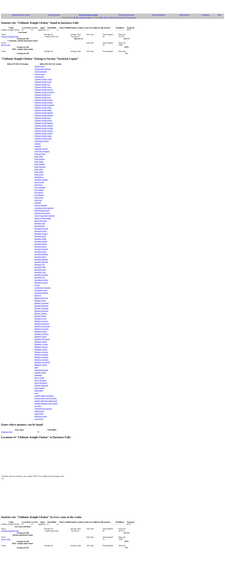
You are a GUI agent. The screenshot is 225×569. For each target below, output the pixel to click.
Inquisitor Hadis (40, 239)
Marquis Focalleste (41, 308)
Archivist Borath (40, 72)
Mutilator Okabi (40, 337)
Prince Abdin (39, 378)
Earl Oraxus (38, 198)
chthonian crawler (41, 149)
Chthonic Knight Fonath (43, 102)
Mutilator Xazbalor (41, 360)
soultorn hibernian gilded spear (45, 401)
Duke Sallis (38, 169)
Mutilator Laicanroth (42, 326)
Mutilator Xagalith (41, 355)
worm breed (38, 419)
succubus (37, 406)
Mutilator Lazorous (41, 329)
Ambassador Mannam (42, 69)
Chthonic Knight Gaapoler (44, 105)
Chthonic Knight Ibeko (43, 110)
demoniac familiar (41, 180)
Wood (106, 17)
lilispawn (37, 295)
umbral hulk (38, 414)
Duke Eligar (38, 162)
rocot (36, 393)
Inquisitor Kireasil (41, 249)
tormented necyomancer (43, 409)
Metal (101, 17)
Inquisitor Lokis (40, 252)
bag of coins (5, 45)
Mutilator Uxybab (41, 344)
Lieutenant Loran (40, 290)
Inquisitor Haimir (40, 241)
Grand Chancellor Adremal (44, 216)
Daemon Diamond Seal (10, 37)
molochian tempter (41, 370)
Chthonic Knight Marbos (43, 113)
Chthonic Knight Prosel (43, 120)
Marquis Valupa (40, 316)
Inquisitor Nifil (39, 267)
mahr (36, 367)
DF (125, 17)
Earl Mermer (39, 195)
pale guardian (39, 388)
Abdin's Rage (39, 66)
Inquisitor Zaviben (41, 280)
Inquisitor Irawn (40, 247)
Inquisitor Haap (40, 236)
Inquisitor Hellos (40, 244)
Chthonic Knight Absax (43, 79)
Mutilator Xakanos (41, 357)
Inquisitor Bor (39, 226)
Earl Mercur (38, 193)
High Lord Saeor (40, 221)
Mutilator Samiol (40, 342)
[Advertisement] (112, 6)
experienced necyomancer (44, 208)
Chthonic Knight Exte (42, 97)
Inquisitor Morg (40, 257)
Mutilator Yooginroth (42, 362)
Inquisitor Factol (40, 231)
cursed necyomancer (42, 151)
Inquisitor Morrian (41, 259)
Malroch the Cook (41, 298)
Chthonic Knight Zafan (43, 136)
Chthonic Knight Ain (42, 84)
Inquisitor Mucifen (41, 262)
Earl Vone (38, 200)
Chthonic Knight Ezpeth (43, 100)
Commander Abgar (41, 141)
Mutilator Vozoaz (40, 349)
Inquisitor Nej (39, 265)
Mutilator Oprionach (42, 339)
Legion (37, 285)
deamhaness (38, 177)
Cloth (116, 17)
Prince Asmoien (40, 380)
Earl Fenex (38, 185)
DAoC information (54, 15)
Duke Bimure (39, 159)
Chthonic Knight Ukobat (43, 128)
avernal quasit (39, 74)
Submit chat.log (184, 15)
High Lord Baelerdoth (42, 218)
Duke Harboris (39, 167)
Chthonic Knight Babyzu (43, 90)
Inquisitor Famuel (40, 234)
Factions (82, 17)
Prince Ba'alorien (40, 383)
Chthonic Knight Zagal (43, 139)
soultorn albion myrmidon (44, 396)
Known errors (131, 17)
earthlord (37, 203)
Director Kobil (39, 154)
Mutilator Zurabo (40, 365)
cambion (37, 144)
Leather (111, 17)
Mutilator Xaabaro (41, 352)
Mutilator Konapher (41, 324)
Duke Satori (38, 172)
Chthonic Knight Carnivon (44, 92)
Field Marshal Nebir (41, 211)
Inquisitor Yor (39, 277)
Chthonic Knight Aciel (42, 82)
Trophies (89, 17)
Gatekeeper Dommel (42, 213)
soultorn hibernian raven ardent (45, 403)
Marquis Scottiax (40, 313)
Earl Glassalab (39, 187)
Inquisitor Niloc (40, 270)
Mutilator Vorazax (41, 347)
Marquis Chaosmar (41, 303)
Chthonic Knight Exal (42, 95)
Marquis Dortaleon (41, 306)
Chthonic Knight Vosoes (43, 131)
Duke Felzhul (39, 164)
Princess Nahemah (41, 385)
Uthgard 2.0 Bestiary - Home (21, 15)
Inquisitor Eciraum (41, 229)
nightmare (38, 375)
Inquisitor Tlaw (40, 272)
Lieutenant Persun (41, 293)
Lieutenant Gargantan (42, 288)
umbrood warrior (40, 416)
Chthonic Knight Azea (42, 87)
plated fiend (38, 391)
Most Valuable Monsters (126, 15)
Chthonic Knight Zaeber (43, 133)
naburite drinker (40, 373)
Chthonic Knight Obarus (43, 115)
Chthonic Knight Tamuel (43, 126)
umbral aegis (39, 411)
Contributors (205, 15)
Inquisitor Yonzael (41, 275)
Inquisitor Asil (39, 223)
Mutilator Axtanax (41, 321)
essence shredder (40, 205)
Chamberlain (39, 77)
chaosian (37, 146)
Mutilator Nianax (40, 331)
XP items (76, 17)
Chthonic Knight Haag (42, 108)
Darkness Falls (6, 432)
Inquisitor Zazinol (41, 283)
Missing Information (158, 15)
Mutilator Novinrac (41, 334)
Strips (121, 17)
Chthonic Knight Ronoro (43, 123)
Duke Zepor (38, 175)
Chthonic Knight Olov (42, 118)
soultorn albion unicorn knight (45, 398)
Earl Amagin (39, 182)
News (219, 15)
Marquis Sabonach (41, 311)
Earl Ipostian (39, 190)
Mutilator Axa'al (40, 319)
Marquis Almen (40, 301)
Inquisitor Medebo (41, 254)
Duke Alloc (38, 157)
